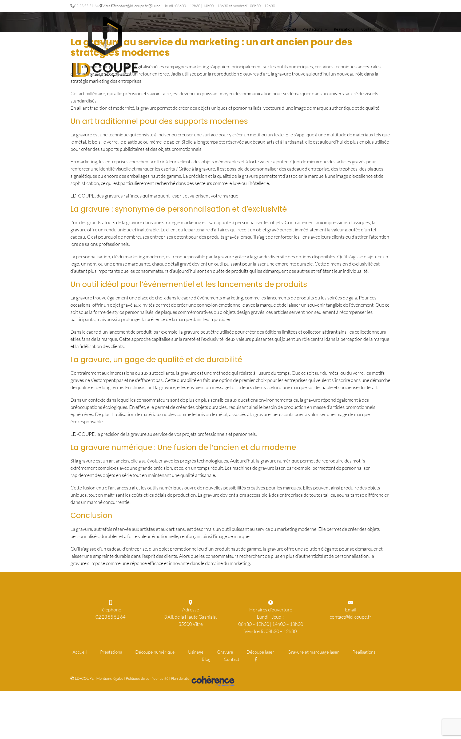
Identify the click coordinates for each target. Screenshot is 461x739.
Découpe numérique (155, 652)
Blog (206, 659)
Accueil (80, 652)
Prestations (111, 652)
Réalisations (363, 652)
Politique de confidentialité (147, 678)
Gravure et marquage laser (313, 652)
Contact (231, 659)
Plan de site (180, 678)
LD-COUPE (84, 678)
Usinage (196, 652)
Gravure (225, 652)
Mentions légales (109, 678)
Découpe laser (260, 652)
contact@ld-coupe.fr (350, 617)
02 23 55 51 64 (110, 617)
